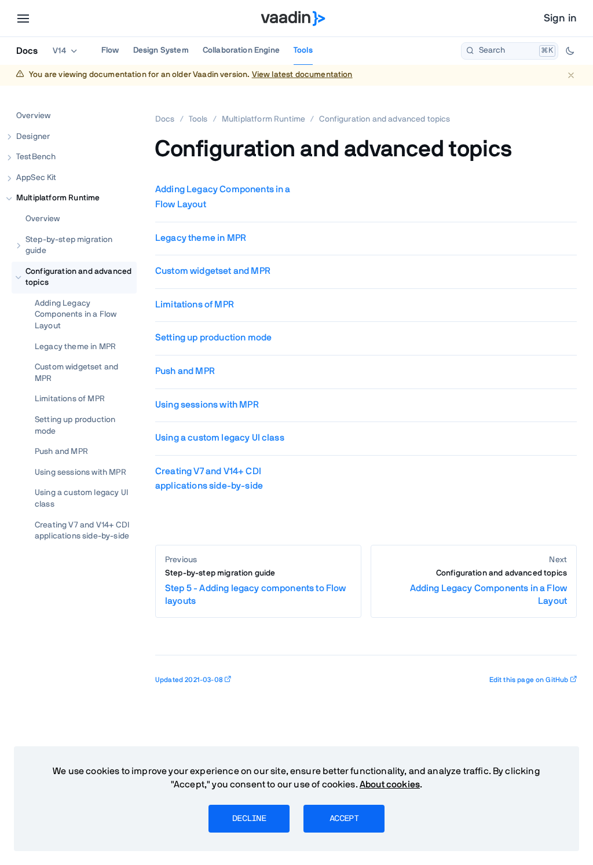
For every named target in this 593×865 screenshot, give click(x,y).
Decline (249, 819)
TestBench (36, 157)
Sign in (560, 18)
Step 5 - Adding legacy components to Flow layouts (255, 587)
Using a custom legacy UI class (81, 498)
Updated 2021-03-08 (189, 679)
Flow (110, 50)
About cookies (390, 784)
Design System (161, 50)
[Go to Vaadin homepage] (293, 19)
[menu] (23, 18)
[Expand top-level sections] (120, 103)
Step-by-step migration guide (69, 245)
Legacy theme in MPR (75, 347)
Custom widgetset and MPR (76, 373)
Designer (33, 137)
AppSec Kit (36, 178)
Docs (27, 51)
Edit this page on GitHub (529, 679)
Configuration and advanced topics (78, 277)
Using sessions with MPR (80, 472)
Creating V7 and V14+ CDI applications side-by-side (82, 531)
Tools (303, 50)
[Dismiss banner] (571, 75)
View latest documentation (302, 75)
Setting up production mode (75, 425)
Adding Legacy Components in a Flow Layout (75, 314)
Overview (33, 116)
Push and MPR (61, 452)
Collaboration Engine (241, 50)
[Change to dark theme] (570, 51)
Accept (344, 819)
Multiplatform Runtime (58, 198)
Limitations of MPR (70, 399)
